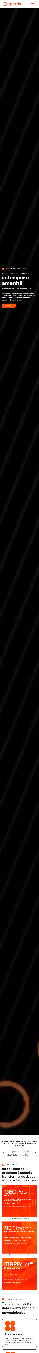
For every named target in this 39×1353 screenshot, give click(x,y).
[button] (32, 4)
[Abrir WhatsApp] (34, 1348)
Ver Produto (12, 1212)
